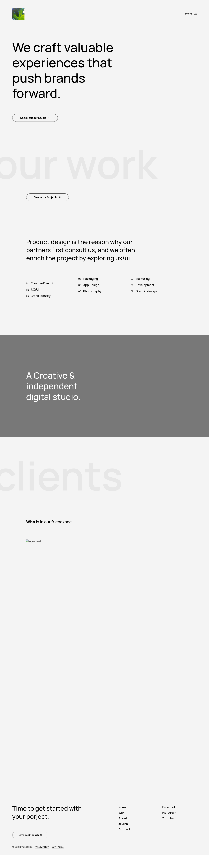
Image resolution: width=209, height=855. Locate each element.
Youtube (168, 818)
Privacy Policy (42, 846)
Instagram (169, 812)
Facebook (168, 807)
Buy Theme (58, 846)
